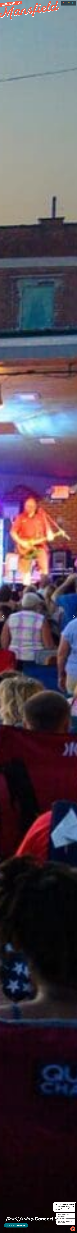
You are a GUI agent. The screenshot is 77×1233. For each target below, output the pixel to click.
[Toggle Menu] (68, 3)
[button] (3, 616)
